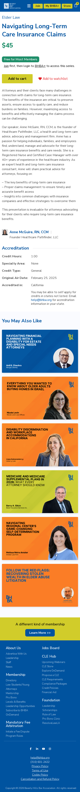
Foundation (51, 700)
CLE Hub (49, 656)
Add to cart (17, 78)
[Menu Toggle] (29, 6)
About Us (13, 648)
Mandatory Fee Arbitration (18, 724)
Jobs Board (50, 648)
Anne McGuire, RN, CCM (29, 232)
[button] (11, 17)
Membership (15, 674)
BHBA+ (40, 66)
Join (6, 66)
